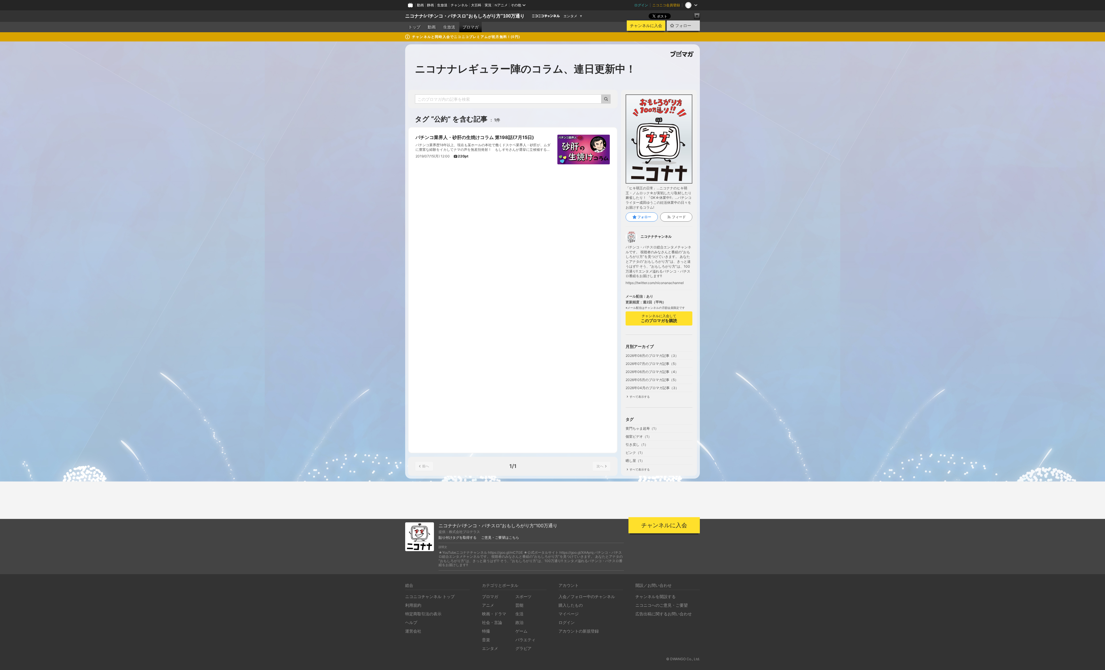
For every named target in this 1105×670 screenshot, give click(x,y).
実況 (488, 5)
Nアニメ (501, 5)
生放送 (442, 5)
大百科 (476, 5)
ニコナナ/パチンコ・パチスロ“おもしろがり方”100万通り (465, 16)
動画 (420, 5)
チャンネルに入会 (646, 25)
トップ (414, 27)
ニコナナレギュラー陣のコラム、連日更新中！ (525, 68)
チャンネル (459, 5)
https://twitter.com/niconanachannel (655, 283)
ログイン (641, 5)
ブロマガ (470, 27)
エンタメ (570, 16)
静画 (430, 5)
